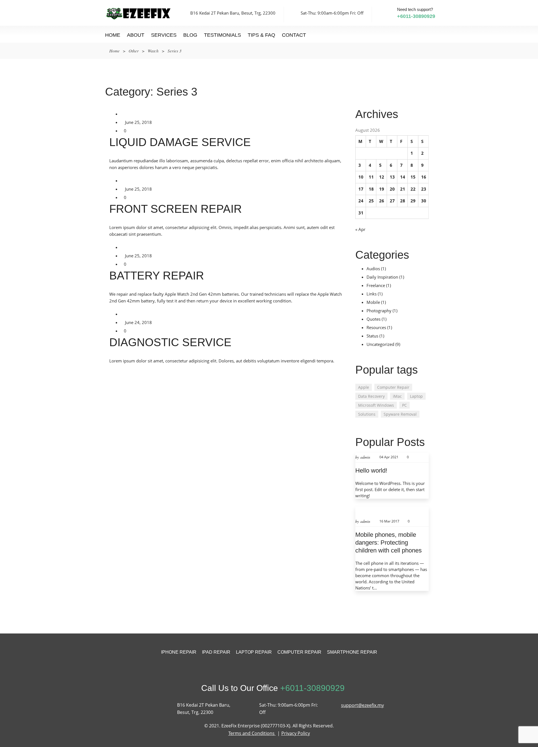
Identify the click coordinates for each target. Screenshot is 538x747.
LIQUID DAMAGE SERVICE (180, 142)
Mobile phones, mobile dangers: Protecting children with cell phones (388, 542)
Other (134, 51)
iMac (397, 396)
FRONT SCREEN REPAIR (175, 209)
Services (164, 35)
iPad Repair (216, 652)
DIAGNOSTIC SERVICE (170, 342)
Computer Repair (393, 387)
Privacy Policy (295, 733)
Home (112, 35)
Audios (373, 268)
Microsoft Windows (376, 405)
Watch (153, 51)
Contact (294, 35)
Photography (379, 310)
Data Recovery (371, 396)
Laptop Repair (254, 652)
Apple (363, 387)
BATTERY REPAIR (156, 275)
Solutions (366, 414)
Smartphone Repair (352, 652)
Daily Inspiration (382, 277)
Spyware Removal (400, 414)
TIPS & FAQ (261, 35)
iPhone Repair (178, 652)
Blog (190, 35)
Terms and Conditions (252, 733)
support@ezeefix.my (362, 705)
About (135, 35)
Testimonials (222, 35)
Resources (376, 327)
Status (372, 336)
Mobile (373, 302)
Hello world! (371, 470)
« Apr (360, 229)
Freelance (376, 285)
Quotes (374, 319)
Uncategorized (380, 344)
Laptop (416, 396)
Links (372, 294)
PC (404, 405)
